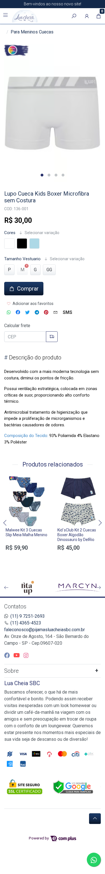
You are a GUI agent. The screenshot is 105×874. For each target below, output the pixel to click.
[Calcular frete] (52, 336)
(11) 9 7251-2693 (27, 616)
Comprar (27, 561)
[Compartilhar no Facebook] (18, 312)
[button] (86, 16)
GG (49, 269)
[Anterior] (6, 587)
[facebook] (7, 655)
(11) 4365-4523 (25, 623)
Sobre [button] (11, 670)
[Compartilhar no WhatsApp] (8, 312)
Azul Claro (34, 243)
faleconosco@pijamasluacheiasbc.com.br (44, 629)
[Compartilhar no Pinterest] (46, 312)
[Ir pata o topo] (95, 818)
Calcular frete (17, 325)
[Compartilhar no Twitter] (27, 312)
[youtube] (17, 655)
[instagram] (26, 655)
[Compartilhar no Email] (55, 312)
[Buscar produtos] (74, 16)
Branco (9, 243)
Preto (22, 243)
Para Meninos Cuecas (32, 32)
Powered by (39, 838)
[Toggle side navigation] (6, 16)
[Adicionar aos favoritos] (13, 481)
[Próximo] (99, 587)
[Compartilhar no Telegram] (36, 312)
